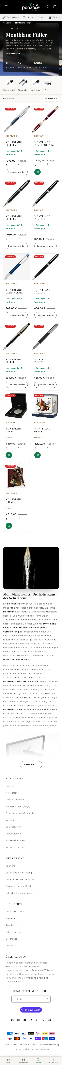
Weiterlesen (29, 765)
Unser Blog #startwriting (19, 873)
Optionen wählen (16, 172)
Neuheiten (11, 919)
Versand (10, 820)
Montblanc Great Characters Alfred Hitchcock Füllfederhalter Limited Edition (16, 430)
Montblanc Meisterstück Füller (21, 682)
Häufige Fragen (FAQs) (18, 807)
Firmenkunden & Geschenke (20, 813)
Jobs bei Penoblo (15, 800)
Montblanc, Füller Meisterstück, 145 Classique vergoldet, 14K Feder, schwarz (16, 361)
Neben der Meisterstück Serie (41, 710)
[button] (6, 6)
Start (8, 23)
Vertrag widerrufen (16, 847)
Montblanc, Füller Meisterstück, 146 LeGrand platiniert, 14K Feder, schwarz (45, 217)
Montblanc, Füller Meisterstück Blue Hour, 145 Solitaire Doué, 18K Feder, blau (16, 143)
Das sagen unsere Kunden (19, 886)
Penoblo (13, 1045)
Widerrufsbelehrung (24, 1049)
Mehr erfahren (13, 54)
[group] (31, 17)
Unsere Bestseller (15, 912)
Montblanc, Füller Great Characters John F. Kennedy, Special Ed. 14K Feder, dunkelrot (44, 143)
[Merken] (26, 109)
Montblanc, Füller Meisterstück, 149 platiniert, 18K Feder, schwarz (16, 217)
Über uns (10, 866)
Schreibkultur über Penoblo (20, 893)
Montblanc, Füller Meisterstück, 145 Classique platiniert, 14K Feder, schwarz (45, 291)
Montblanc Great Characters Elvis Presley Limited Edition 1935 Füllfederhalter (44, 430)
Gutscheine (11, 946)
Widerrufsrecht (14, 834)
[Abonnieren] (47, 999)
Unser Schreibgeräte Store (20, 880)
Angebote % (12, 925)
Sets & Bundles (13, 932)
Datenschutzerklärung (49, 1045)
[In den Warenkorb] (37, 172)
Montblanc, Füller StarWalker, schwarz (42, 361)
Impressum (25, 1045)
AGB (35, 1045)
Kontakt (10, 786)
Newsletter (11, 793)
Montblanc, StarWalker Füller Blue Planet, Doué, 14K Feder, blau (16, 291)
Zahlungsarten (13, 827)
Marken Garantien (15, 841)
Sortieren (52, 99)
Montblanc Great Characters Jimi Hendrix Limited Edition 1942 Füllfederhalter (16, 500)
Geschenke (11, 939)
